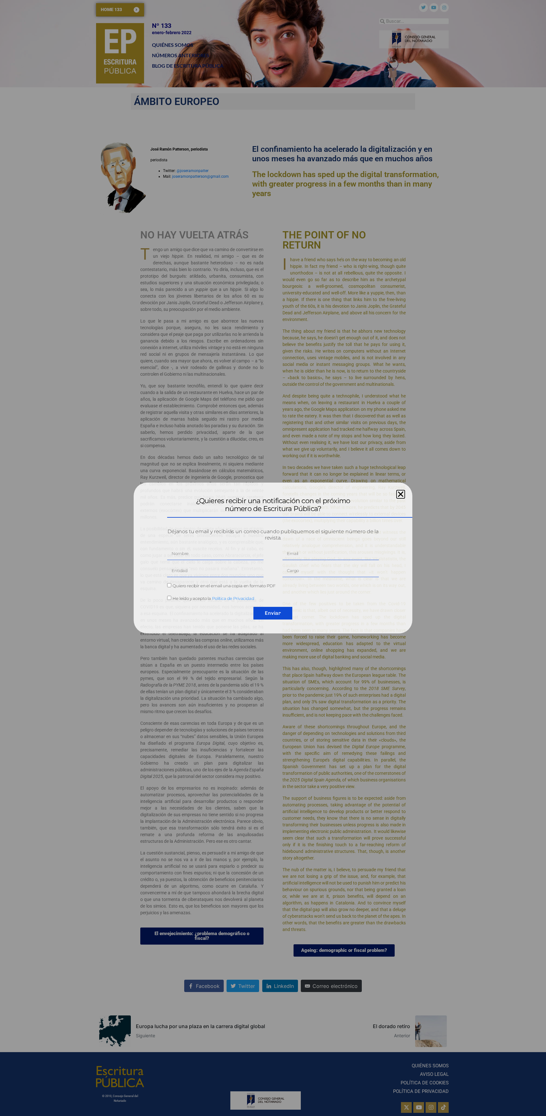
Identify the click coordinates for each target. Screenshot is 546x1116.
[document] (273, 558)
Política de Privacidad (233, 598)
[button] (400, 494)
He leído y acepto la (213, 598)
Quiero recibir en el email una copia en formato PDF (224, 585)
